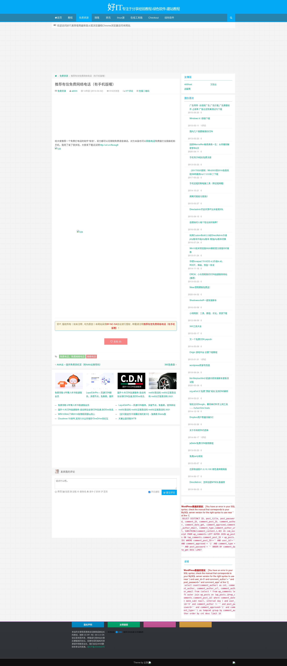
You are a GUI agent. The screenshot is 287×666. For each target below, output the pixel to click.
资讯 (108, 17)
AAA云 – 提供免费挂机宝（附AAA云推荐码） (79, 364)
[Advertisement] (143, 50)
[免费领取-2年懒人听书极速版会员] (69, 380)
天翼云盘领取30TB (127, 418)
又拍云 (213, 84)
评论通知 (155, 491)
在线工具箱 (136, 17)
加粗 (74, 491)
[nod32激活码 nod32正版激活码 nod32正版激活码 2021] (163, 380)
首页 (59, 17)
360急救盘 (170, 364)
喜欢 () (117, 341)
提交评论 (170, 492)
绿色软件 (169, 17)
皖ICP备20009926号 (96, 646)
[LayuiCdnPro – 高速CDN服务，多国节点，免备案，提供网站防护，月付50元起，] (100, 380)
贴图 (67, 491)
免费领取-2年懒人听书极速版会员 (73, 404)
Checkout (153, 17)
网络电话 (150, 140)
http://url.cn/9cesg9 (109, 144)
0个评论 (129, 90)
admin (74, 90)
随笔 (97, 17)
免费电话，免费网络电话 (72, 356)
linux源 (121, 17)
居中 (91, 491)
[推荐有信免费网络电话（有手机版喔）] (116, 188)
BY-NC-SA (112, 324)
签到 (105, 491)
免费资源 (84, 17)
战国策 (187, 88)
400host (188, 84)
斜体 (97, 491)
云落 (146, 662)
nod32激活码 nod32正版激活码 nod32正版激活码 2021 (144, 409)
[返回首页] (56, 75)
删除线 (82, 491)
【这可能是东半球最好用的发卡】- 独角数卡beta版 (142, 413)
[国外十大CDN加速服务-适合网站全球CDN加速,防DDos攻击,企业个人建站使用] (131, 380)
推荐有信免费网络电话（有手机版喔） (85, 84)
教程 (70, 17)
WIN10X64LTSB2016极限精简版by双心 (76, 413)
